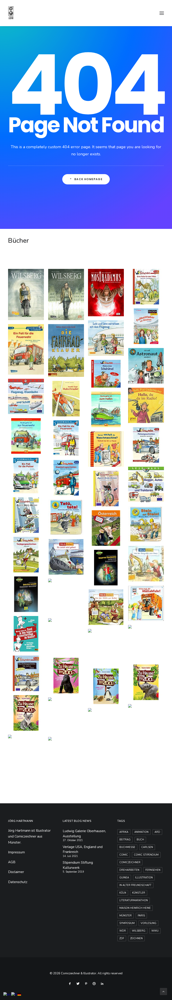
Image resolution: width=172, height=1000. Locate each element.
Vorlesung (148, 923)
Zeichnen (136, 938)
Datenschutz (17, 882)
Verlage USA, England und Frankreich (83, 849)
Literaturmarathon (133, 900)
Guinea (124, 877)
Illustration (144, 877)
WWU (155, 930)
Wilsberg (138, 930)
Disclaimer (16, 872)
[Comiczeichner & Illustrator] (11, 13)
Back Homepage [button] (88, 179)
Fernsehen (152, 870)
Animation (141, 832)
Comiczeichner (129, 862)
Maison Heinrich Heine (135, 908)
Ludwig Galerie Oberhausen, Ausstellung (84, 833)
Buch (140, 839)
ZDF (121, 938)
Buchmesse (127, 847)
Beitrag (125, 839)
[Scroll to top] (163, 991)
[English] (7, 994)
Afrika (123, 832)
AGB (11, 862)
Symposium (127, 923)
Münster (125, 915)
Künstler (138, 893)
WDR (122, 930)
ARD (157, 832)
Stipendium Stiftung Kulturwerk (78, 865)
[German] (19, 994)
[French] (14, 994)
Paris (141, 915)
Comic (123, 855)
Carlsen (147, 847)
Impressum (16, 852)
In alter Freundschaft (135, 885)
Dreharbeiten (129, 870)
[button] (161, 13)
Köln (122, 893)
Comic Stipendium (146, 855)
